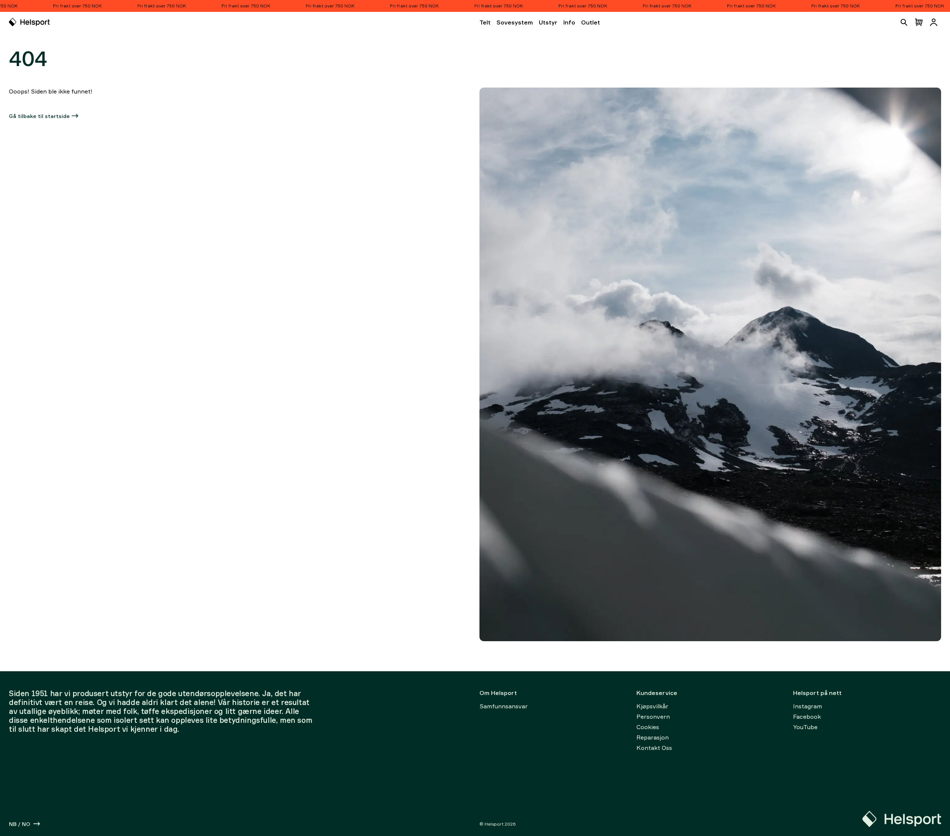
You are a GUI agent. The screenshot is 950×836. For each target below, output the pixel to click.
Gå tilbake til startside (39, 116)
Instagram (807, 706)
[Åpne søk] (904, 22)
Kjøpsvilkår (652, 706)
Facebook (807, 716)
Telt (485, 22)
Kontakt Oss (654, 747)
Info (569, 22)
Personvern (653, 716)
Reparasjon (652, 737)
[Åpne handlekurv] (918, 22)
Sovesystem (515, 22)
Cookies (647, 727)
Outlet (590, 22)
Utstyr (548, 22)
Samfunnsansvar (503, 706)
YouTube (805, 727)
